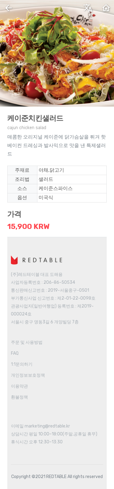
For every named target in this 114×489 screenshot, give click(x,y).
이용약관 (19, 386)
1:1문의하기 (22, 364)
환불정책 (19, 397)
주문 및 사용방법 (27, 342)
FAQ (15, 353)
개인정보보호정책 (28, 375)
